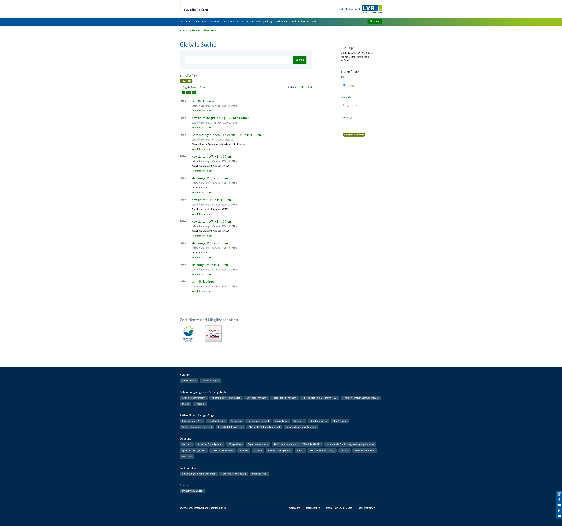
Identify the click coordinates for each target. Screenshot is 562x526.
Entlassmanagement (258, 421)
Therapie (199, 403)
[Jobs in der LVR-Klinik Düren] (559, 516)
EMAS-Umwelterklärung (322, 450)
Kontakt (244, 450)
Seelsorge (299, 421)
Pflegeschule (235, 444)
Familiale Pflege (216, 421)
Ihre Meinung (340, 421)
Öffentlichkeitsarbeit (222, 450)
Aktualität (306, 87)
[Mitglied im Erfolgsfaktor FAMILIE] (213, 333)
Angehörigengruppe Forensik (301, 427)
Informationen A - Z (192, 421)
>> (188, 92)
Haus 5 (300, 450)
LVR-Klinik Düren (203, 101)
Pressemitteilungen (192, 490)
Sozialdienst (281, 421)
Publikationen (259, 473)
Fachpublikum (188, 468)
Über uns (185, 439)
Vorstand (186, 444)
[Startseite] (361, 9)
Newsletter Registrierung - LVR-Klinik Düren (221, 118)
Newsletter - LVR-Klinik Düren (211, 156)
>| (194, 92)
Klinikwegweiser (318, 421)
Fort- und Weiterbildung (234, 473)
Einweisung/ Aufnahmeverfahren (198, 473)
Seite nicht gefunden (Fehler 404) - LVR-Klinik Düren (226, 135)
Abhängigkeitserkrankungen (226, 397)
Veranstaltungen (210, 380)
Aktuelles (185, 375)
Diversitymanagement (279, 450)
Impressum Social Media (339, 508)
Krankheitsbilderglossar (230, 427)
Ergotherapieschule (258, 444)
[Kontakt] (559, 510)
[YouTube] (559, 505)
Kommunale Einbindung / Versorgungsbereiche (350, 444)
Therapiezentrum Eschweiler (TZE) (361, 397)
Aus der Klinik (189, 380)
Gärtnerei (187, 456)
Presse (184, 485)
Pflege (185, 403)
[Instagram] (559, 494)
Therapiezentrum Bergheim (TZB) (320, 397)
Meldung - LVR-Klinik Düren (210, 178)
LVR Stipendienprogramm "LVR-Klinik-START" (297, 444)
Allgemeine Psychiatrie (193, 397)
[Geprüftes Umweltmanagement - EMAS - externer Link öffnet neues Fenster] (188, 333)
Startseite (196, 30)
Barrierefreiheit (366, 508)
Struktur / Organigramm (210, 444)
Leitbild (344, 450)
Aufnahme (236, 421)
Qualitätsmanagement (193, 450)
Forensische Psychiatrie (284, 397)
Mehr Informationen (202, 110)
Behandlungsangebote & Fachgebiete (203, 392)
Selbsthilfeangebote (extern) (197, 427)
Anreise (258, 450)
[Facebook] (559, 499)
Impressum (294, 508)
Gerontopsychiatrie (256, 397)
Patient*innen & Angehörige (197, 415)
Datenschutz (313, 508)
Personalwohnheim (365, 450)
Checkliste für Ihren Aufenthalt (264, 427)
